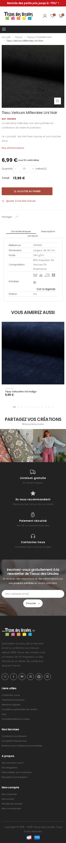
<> (17, 216)
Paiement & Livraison (13, 699)
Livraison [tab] (33, 235)
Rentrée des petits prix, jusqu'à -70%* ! (33, 3)
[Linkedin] (47, 676)
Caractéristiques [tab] (21, 231)
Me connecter (9, 794)
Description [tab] (48, 231)
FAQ (4, 714)
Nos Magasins (9, 767)
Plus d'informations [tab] (13, 148)
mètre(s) (41, 168)
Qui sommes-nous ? (13, 762)
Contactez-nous (11, 695)
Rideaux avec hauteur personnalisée (22, 745)
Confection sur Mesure (14, 736)
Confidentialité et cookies (16, 719)
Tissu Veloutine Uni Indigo (21, 391)
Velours (9, 388)
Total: (6, 178)
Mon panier (8, 799)
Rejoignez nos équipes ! (15, 777)
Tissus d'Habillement (39, 37)
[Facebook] (13, 676)
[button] (14, 407)
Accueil (6, 37)
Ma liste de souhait (12, 803)
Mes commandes (11, 808)
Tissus (18, 37)
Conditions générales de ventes (19, 709)
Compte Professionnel (14, 741)
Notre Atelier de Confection (17, 772)
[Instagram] (5, 676)
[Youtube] (22, 676)
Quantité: (7, 168)
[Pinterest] (30, 676)
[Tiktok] (39, 676)
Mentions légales (11, 704)
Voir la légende (46, 289)
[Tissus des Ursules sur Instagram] (16, 445)
